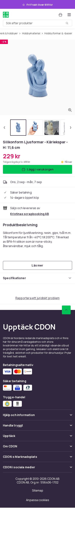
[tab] (18, 127)
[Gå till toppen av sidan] (66, 310)
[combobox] (37, 23)
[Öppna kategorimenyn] (69, 14)
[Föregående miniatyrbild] (4, 127)
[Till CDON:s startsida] (6, 14)
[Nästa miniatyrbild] (70, 127)
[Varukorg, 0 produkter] (60, 14)
